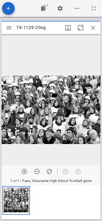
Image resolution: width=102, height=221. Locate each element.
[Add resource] (8, 8)
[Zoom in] (24, 171)
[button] (16, 200)
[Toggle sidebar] (9, 27)
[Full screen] (93, 8)
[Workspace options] (77, 8)
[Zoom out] (37, 171)
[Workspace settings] (60, 8)
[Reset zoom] (49, 171)
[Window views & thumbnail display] (68, 27)
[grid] (51, 202)
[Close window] (93, 27)
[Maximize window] (80, 27)
